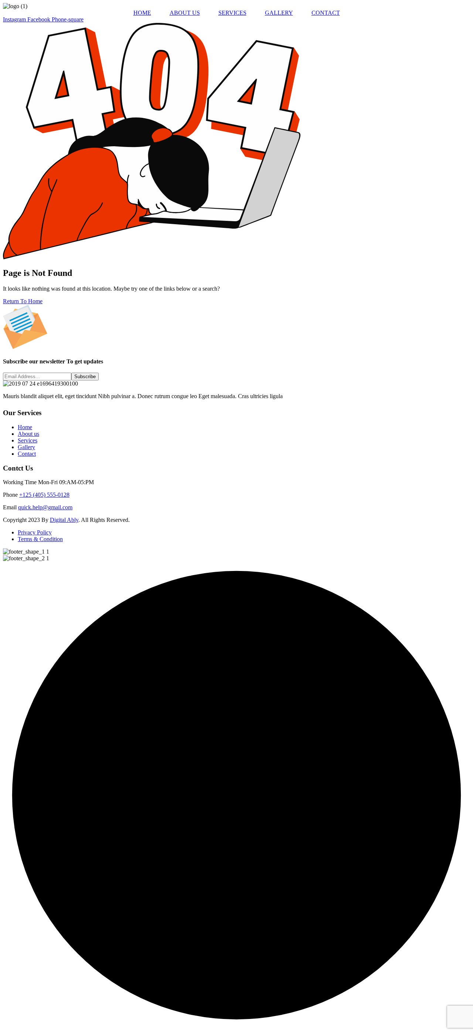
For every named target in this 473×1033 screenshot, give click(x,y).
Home (25, 427)
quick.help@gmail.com (45, 507)
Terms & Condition (40, 539)
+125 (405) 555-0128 (44, 495)
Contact (27, 454)
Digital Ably (64, 520)
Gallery (26, 447)
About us (28, 434)
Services (27, 440)
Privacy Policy (35, 532)
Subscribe (85, 376)
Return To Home (22, 301)
